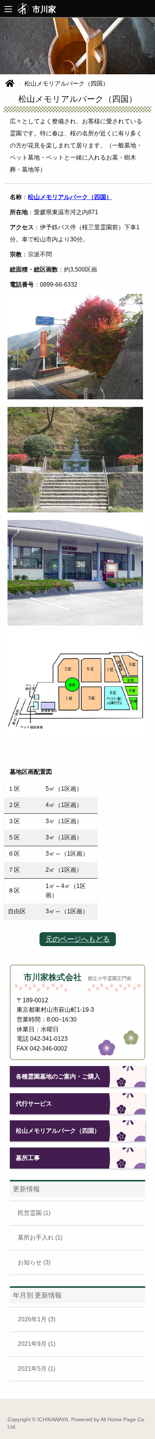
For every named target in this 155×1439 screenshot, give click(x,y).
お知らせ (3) (34, 1262)
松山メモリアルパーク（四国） (70, 197)
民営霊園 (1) (34, 1213)
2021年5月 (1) (36, 1368)
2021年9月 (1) (36, 1344)
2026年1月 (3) (36, 1319)
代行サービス (34, 1103)
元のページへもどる (78, 939)
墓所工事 (28, 1158)
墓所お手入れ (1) (40, 1237)
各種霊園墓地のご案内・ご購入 (58, 1076)
